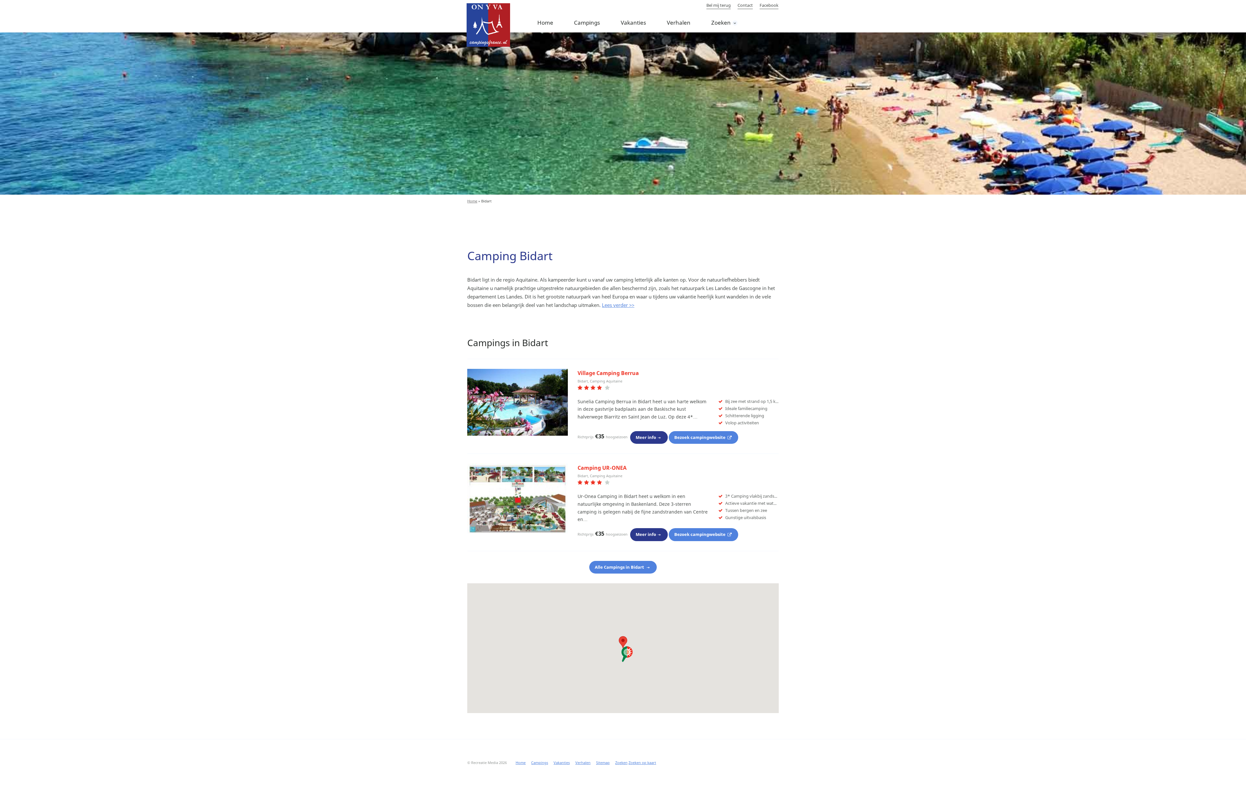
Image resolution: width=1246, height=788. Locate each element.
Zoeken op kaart (642, 762)
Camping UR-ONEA (602, 467)
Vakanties (633, 22)
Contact (745, 5)
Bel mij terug (718, 5)
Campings (587, 22)
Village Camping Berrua (608, 373)
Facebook (769, 5)
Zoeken (721, 22)
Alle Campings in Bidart (620, 567)
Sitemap (603, 762)
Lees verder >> (618, 305)
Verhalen (678, 22)
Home (545, 22)
